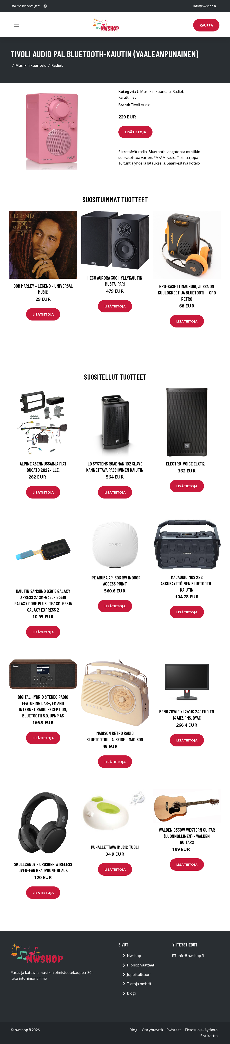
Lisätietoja (135, 132)
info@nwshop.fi (204, 6)
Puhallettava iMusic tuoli (115, 847)
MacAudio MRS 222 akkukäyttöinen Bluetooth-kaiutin (187, 583)
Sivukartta (209, 1035)
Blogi (131, 993)
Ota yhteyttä (152, 1029)
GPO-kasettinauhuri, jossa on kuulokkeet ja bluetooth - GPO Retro (187, 292)
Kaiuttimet (127, 97)
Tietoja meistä (139, 983)
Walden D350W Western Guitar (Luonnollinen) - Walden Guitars (187, 836)
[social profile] (45, 6)
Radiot (57, 65)
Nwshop (134, 955)
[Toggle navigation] (17, 24)
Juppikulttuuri (138, 974)
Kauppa (206, 25)
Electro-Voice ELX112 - (187, 463)
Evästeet (173, 1029)
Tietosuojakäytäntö (201, 1029)
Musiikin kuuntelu (30, 65)
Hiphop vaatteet (140, 965)
